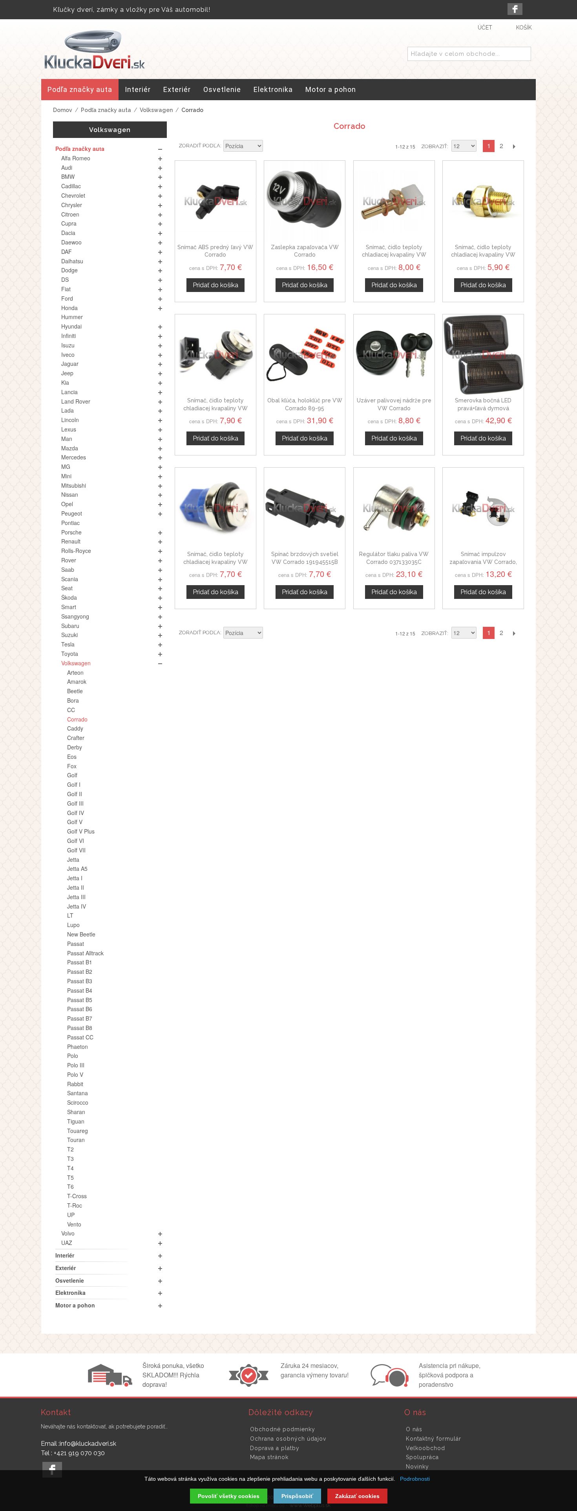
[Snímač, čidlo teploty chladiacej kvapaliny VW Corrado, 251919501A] (215, 354)
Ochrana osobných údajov (288, 1439)
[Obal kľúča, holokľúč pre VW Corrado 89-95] (304, 354)
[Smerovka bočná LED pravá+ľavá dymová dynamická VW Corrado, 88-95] (483, 354)
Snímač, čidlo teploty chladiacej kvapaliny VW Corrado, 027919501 (483, 255)
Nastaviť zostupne (270, 146)
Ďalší (514, 146)
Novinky (417, 1466)
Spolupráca (422, 1457)
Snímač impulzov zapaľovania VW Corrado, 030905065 (483, 562)
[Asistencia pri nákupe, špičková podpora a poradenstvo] (388, 1384)
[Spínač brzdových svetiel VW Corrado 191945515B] (304, 508)
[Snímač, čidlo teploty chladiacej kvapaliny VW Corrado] (215, 508)
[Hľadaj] (523, 54)
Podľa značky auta (106, 110)
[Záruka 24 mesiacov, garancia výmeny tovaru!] (250, 1384)
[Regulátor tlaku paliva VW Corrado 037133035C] (394, 508)
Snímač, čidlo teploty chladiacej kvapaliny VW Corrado (215, 562)
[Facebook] (515, 9)
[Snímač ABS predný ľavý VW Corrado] (215, 201)
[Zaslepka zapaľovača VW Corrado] (304, 201)
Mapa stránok (269, 1457)
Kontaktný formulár (433, 1439)
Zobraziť (434, 146)
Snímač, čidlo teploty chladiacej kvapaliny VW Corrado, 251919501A (215, 408)
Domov (62, 110)
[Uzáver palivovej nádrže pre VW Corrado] (394, 354)
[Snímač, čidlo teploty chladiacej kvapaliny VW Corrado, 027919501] (483, 201)
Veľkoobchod (425, 1448)
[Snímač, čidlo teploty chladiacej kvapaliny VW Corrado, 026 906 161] (394, 201)
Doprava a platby (274, 1448)
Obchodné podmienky (282, 1429)
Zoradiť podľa (199, 146)
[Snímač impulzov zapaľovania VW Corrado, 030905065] (483, 508)
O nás (414, 1429)
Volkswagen (156, 110)
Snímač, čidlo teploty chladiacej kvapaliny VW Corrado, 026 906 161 (394, 255)
